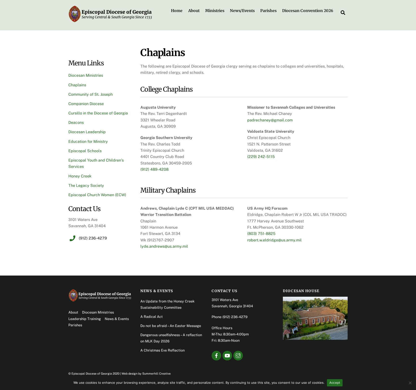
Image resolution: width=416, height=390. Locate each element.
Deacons (76, 122)
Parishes (268, 10)
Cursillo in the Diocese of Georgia (98, 113)
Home (176, 10)
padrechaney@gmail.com (270, 120)
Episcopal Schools (85, 151)
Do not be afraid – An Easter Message (170, 326)
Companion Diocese (86, 103)
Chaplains (77, 85)
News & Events (117, 319)
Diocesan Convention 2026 (307, 10)
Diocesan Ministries (85, 75)
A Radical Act (151, 317)
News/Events (242, 10)
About (194, 10)
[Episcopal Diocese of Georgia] (110, 21)
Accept (334, 382)
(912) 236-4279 (234, 317)
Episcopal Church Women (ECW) (97, 195)
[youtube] (227, 355)
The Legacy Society (86, 185)
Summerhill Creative (156, 373)
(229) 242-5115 (261, 156)
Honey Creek (79, 176)
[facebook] (216, 355)
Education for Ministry (88, 141)
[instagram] (238, 355)
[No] (410, 382)
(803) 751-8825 (261, 233)
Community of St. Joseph (90, 94)
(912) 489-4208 (154, 169)
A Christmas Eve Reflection (162, 350)
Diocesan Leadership (87, 132)
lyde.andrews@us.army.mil (164, 246)
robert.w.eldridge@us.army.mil (274, 240)
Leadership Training (84, 319)
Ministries (214, 10)
